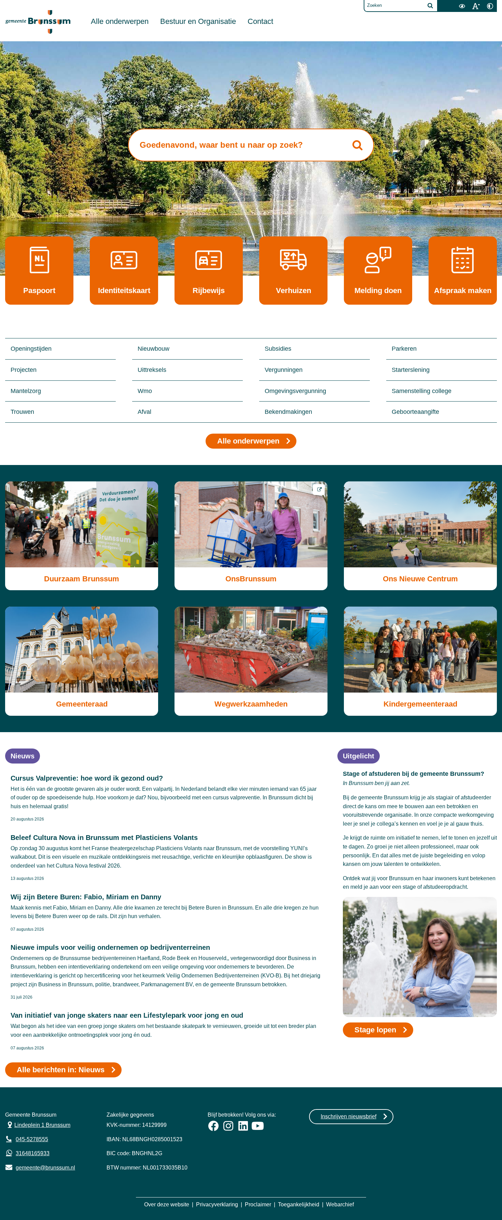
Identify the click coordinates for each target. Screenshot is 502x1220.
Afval (144, 411)
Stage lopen (375, 1030)
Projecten (24, 369)
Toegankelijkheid (298, 1204)
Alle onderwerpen (120, 21)
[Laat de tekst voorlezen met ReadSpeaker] (450, 2)
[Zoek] (430, 5)
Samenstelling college (421, 391)
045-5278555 (32, 1139)
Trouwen (22, 411)
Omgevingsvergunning (295, 391)
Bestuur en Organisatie (198, 21)
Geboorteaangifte (415, 411)
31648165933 (33, 1153)
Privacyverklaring (217, 1204)
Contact (260, 21)
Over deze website (166, 1204)
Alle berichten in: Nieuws (60, 1069)
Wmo (145, 391)
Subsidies (278, 348)
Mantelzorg (26, 391)
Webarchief (340, 1204)
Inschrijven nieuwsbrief (348, 1116)
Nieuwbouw (153, 348)
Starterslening (411, 369)
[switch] (462, 6)
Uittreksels (152, 369)
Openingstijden (31, 348)
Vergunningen (284, 369)
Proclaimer (258, 1204)
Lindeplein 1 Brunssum (37, 1124)
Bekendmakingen (288, 411)
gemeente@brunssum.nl (40, 1167)
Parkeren (404, 348)
